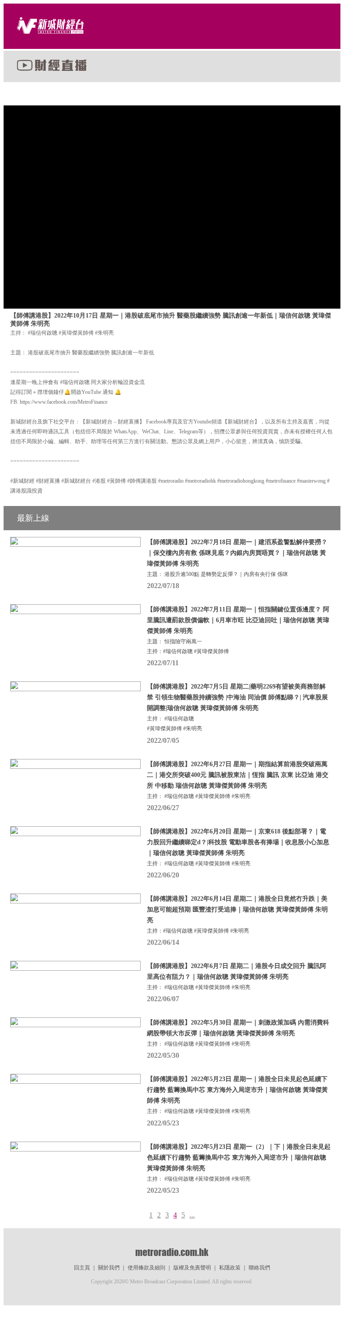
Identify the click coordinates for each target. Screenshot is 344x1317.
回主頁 (82, 1268)
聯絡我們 (259, 1268)
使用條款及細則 (146, 1268)
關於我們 (109, 1268)
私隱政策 (230, 1268)
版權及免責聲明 (192, 1268)
